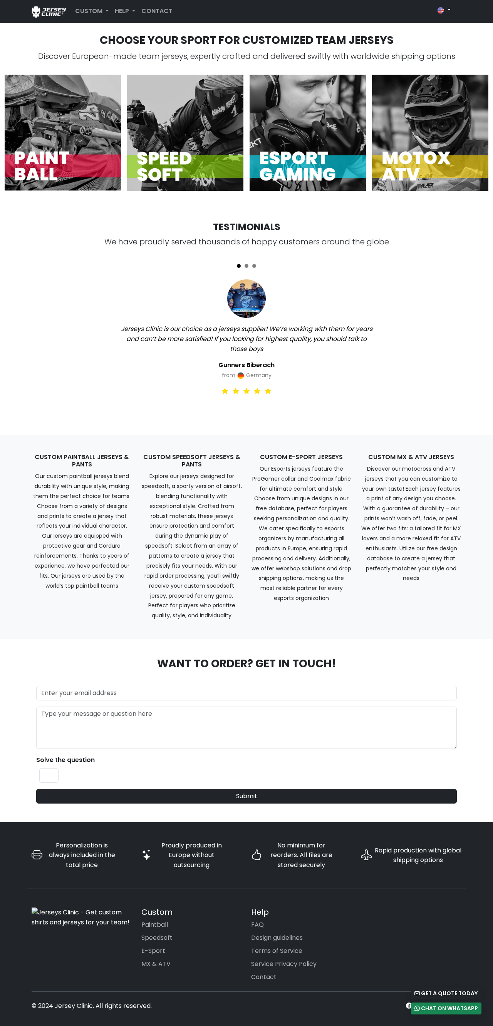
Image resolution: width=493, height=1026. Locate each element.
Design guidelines (277, 937)
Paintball (154, 924)
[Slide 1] (239, 266)
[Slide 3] (254, 266)
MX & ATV (156, 963)
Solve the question (65, 759)
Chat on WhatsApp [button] (449, 1008)
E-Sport (153, 950)
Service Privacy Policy (284, 963)
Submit (246, 796)
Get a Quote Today (449, 993)
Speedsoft (157, 937)
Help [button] (123, 11)
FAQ (257, 924)
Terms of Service (276, 950)
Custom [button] (89, 11)
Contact (157, 11)
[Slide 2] (246, 266)
